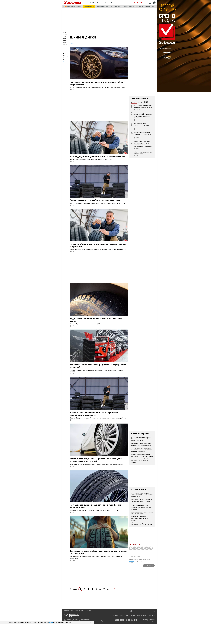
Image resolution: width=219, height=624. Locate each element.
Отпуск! (125, 6)
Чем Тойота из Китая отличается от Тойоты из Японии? (141, 125)
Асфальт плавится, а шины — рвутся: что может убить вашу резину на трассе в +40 (96, 460)
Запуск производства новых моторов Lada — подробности (142, 513)
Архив (153, 621)
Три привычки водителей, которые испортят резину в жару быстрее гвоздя (98, 552)
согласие (131, 561)
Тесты (122, 3)
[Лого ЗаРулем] (72, 2)
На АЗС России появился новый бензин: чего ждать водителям (143, 106)
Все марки (65, 62)
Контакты (96, 621)
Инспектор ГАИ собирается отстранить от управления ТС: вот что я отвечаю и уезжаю (142, 134)
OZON (126, 615)
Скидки (131, 6)
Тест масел (139, 6)
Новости (94, 3)
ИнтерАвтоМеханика (74, 6)
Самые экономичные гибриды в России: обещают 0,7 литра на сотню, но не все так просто (142, 494)
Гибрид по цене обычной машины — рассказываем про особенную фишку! (142, 455)
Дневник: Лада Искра (152, 6)
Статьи (108, 3)
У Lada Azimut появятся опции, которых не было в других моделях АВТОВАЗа (141, 507)
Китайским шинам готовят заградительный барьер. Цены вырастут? (98, 366)
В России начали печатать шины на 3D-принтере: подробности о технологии (94, 413)
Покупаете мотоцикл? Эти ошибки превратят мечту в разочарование (141, 444)
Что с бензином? (115, 6)
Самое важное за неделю (138, 553)
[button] (91, 622)
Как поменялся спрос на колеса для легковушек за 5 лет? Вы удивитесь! (97, 83)
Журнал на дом (89, 6)
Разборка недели (102, 6)
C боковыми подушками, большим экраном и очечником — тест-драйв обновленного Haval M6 (143, 115)
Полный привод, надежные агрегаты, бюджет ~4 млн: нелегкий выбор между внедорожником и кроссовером (143, 143)
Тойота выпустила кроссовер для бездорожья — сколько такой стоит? (141, 523)
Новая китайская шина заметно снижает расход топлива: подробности (98, 245)
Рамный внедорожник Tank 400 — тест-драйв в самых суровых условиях (141, 460)
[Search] (154, 611)
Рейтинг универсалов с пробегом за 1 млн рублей (143, 152)
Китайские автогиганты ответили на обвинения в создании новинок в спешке (141, 501)
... (111, 589)
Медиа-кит (104, 621)
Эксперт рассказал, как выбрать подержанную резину (95, 200)
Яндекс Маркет (142, 615)
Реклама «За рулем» (149, 619)
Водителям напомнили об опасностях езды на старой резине (96, 319)
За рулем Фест (68, 610)
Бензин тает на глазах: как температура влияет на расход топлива (140, 518)
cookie (51, 622)
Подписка (152, 615)
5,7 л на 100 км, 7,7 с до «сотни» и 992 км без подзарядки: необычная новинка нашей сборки (141, 438)
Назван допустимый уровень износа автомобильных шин (97, 156)
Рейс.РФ (148, 621)
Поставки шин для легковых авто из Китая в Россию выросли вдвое (95, 506)
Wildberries (132, 615)
